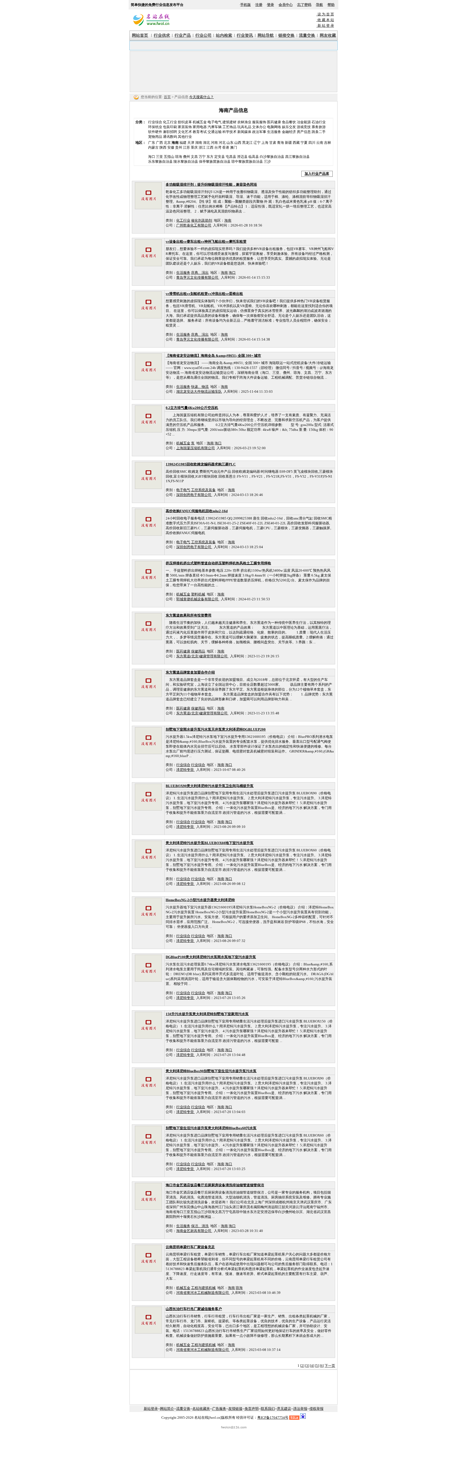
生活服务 (274, 132)
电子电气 (215, 122)
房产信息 (304, 132)
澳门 (233, 147)
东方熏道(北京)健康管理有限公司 (202, 656)
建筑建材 (229, 122)
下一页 (330, 1366)
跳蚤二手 (319, 132)
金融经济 (289, 132)
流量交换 (183, 1409)
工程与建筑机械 (203, 1288)
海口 (232, 273)
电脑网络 (274, 127)
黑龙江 (247, 143)
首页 (167, 97)
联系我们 (268, 1409)
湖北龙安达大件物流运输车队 (199, 391)
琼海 (239, 1288)
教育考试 (200, 132)
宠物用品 (155, 137)
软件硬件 (155, 132)
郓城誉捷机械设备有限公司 (197, 599)
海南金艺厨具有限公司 (194, 1231)
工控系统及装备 (203, 490)
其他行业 (185, 137)
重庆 (194, 147)
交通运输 (215, 132)
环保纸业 (155, 127)
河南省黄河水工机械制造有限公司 (203, 1293)
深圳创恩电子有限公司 (194, 495)
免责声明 (252, 1409)
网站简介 (167, 1409)
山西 (237, 143)
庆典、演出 (200, 273)
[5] (317, 1366)
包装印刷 (170, 127)
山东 (230, 143)
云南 (319, 143)
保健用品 (198, 651)
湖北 (206, 143)
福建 (182, 143)
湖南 (198, 143)
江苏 (186, 147)
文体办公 (259, 127)
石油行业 (319, 122)
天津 (190, 143)
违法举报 (300, 1409)
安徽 (170, 147)
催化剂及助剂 (201, 220)
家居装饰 (185, 127)
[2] (302, 1366)
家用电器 (200, 127)
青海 (280, 143)
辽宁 (257, 143)
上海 (264, 143)
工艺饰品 (229, 127)
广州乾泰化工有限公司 (193, 225)
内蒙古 (153, 147)
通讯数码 (170, 137)
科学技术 (229, 132)
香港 (225, 147)
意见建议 (284, 1409)
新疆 (288, 143)
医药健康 (274, 122)
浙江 (202, 147)
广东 (151, 143)
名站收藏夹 (201, 1409)
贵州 (178, 147)
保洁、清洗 (200, 1226)
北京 (167, 143)
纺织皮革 (185, 122)
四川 (311, 143)
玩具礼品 (244, 127)
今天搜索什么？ (201, 97)
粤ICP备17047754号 (272, 1417)
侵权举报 (316, 1409)
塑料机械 (198, 594)
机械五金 (200, 122)
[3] (307, 1366)
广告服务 (219, 1409)
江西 (210, 147)
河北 (222, 143)
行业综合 (155, 122)
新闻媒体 (244, 132)
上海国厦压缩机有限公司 (195, 448)
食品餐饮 (289, 122)
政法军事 (259, 132)
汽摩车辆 (215, 127)
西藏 (296, 143)
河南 (214, 143)
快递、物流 (200, 387)
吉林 (327, 143)
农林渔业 (244, 122)
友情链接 (235, 1409)
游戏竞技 (304, 127)
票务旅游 (319, 127)
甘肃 (272, 143)
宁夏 (304, 143)
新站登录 (151, 1409)
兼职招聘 (170, 132)
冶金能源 (304, 122)
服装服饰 (259, 122)
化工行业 (170, 122)
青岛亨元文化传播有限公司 (197, 277)
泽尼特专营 (185, 770)
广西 (159, 143)
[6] (322, 1366)
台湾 (217, 147)
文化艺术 (185, 132)
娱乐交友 (289, 127)
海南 (227, 220)
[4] (312, 1366)
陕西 (162, 147)
